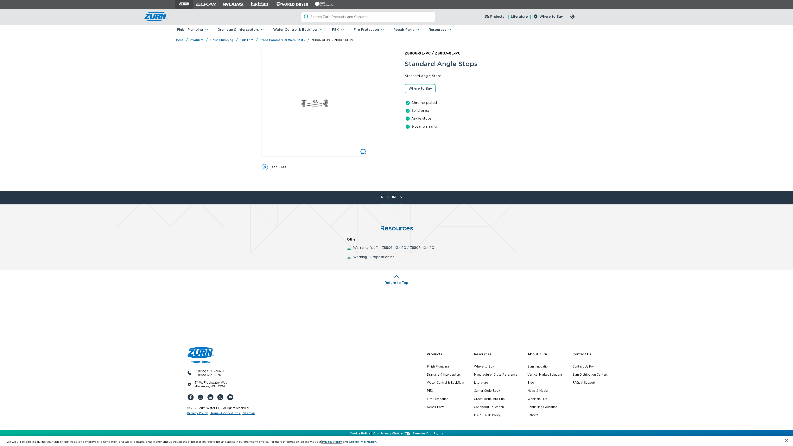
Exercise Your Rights (428, 433)
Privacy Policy (197, 413)
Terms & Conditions (225, 413)
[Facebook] (191, 397)
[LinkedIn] (211, 397)
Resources (437, 30)
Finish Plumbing (190, 30)
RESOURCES (391, 197)
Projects (497, 17)
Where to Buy (551, 17)
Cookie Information (362, 441)
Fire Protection (366, 30)
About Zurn (537, 354)
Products (196, 40)
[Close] (786, 440)
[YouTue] (231, 397)
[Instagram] (201, 397)
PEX (335, 30)
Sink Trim (246, 40)
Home (179, 40)
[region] (396, 441)
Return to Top (396, 283)
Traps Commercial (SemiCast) (282, 40)
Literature (519, 17)
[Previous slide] (257, 103)
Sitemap (248, 413)
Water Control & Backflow (295, 30)
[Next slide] (373, 103)
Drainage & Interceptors (238, 30)
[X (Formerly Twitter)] (221, 397)
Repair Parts (403, 30)
